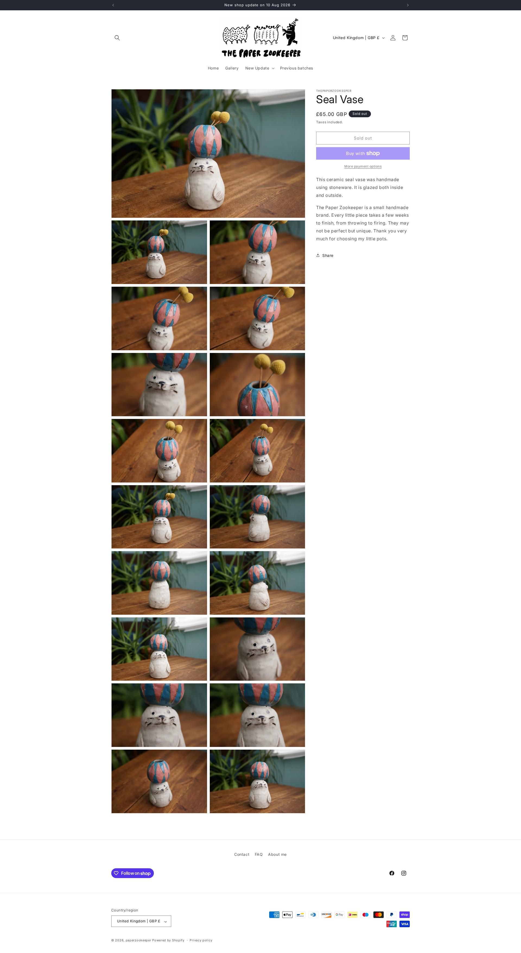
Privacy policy (201, 940)
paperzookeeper (138, 940)
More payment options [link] (363, 166)
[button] (117, 38)
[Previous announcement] (113, 5)
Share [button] (327, 255)
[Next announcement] (408, 5)
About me (277, 854)
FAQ (259, 854)
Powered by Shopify (168, 940)
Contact (241, 854)
